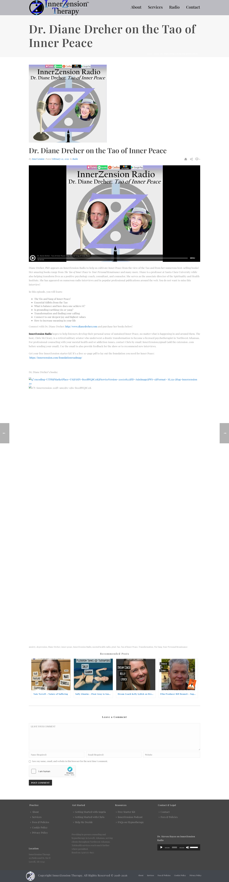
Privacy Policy (40, 832)
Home (149, 54)
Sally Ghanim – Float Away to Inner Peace (94, 694)
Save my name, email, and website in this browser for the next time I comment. (70, 761)
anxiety (32, 647)
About (136, 7)
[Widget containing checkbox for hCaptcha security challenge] (52, 771)
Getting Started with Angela (90, 811)
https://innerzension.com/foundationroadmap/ (55, 357)
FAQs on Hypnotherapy (131, 822)
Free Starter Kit (126, 811)
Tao (118, 647)
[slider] (194, 847)
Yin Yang (158, 647)
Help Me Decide (84, 822)
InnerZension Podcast (130, 817)
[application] (178, 847)
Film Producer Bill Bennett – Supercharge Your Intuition (179, 694)
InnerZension (38, 158)
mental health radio (101, 647)
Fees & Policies (40, 822)
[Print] (185, 159)
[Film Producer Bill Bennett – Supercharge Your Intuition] (178, 674)
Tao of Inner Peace (129, 647)
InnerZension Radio (82, 647)
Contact (193, 7)
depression (42, 647)
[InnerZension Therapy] (30, 875)
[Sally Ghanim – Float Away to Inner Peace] (93, 674)
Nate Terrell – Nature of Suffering (50, 694)
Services (155, 7)
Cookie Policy (40, 827)
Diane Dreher (54, 647)
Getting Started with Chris (89, 817)
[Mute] (187, 847)
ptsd (114, 647)
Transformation (146, 647)
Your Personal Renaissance (175, 647)
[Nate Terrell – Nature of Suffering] (50, 674)
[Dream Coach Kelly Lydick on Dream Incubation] (135, 674)
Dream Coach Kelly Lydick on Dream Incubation (136, 694)
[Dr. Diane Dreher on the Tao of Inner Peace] (114, 104)
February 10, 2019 (60, 158)
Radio (174, 7)
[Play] (161, 847)
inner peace (66, 647)
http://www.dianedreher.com (81, 326)
